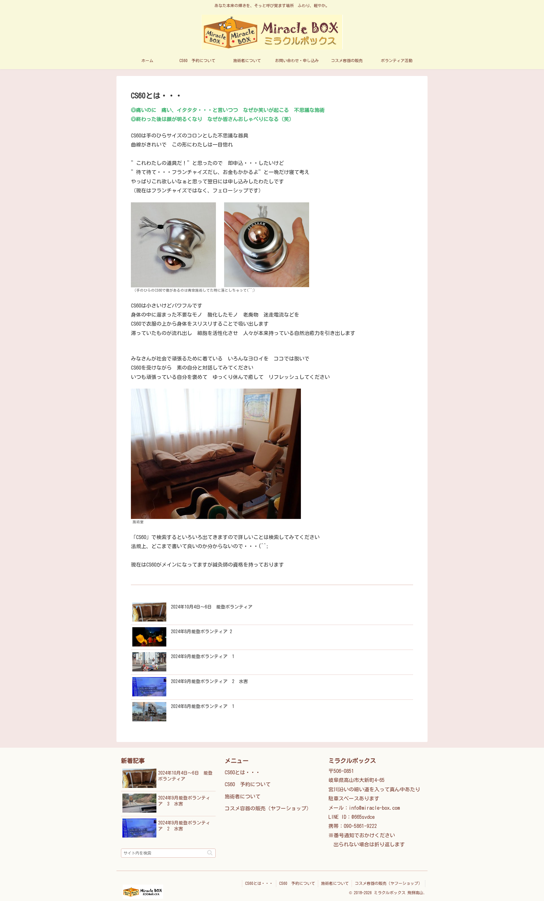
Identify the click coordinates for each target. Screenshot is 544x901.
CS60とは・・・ (242, 772)
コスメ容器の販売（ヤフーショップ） (268, 808)
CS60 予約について (248, 784)
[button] (210, 852)
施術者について (242, 796)
